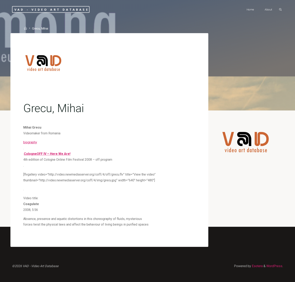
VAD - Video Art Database (51, 9)
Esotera (257, 266)
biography (30, 142)
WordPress (274, 266)
